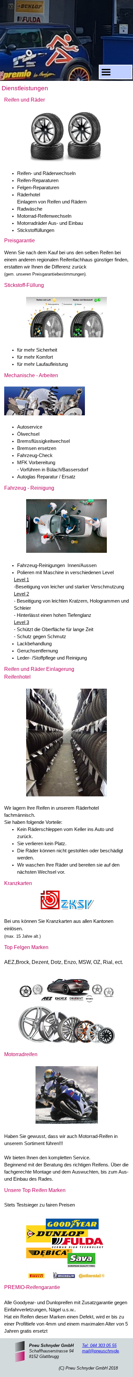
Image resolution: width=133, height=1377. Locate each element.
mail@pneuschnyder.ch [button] (104, 1351)
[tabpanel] (66, 165)
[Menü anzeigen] (106, 72)
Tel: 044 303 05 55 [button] (99, 1345)
